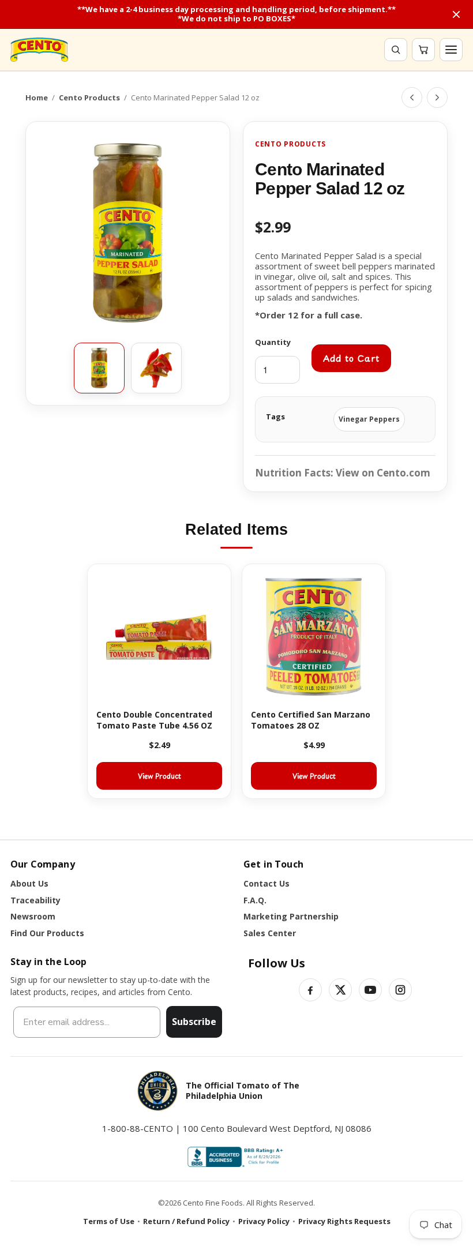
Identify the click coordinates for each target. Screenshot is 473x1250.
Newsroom (32, 916)
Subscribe (194, 1021)
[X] (340, 989)
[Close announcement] (456, 14)
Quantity (273, 342)
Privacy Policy (264, 1221)
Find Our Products (47, 933)
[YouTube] (370, 989)
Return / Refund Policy (186, 1221)
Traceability (35, 900)
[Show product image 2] (156, 368)
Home (36, 97)
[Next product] (437, 97)
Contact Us (266, 883)
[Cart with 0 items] (423, 49)
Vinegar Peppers (369, 419)
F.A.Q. (254, 900)
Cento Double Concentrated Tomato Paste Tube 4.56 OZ (154, 720)
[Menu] (451, 49)
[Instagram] (400, 989)
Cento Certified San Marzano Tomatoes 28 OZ (310, 720)
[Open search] (395, 49)
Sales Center (269, 933)
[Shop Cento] (39, 49)
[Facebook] (310, 989)
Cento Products (89, 97)
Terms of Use (108, 1221)
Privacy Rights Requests (344, 1221)
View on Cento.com (383, 472)
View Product (159, 776)
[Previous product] (411, 97)
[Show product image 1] (99, 368)
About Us (29, 883)
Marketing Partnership (291, 916)
